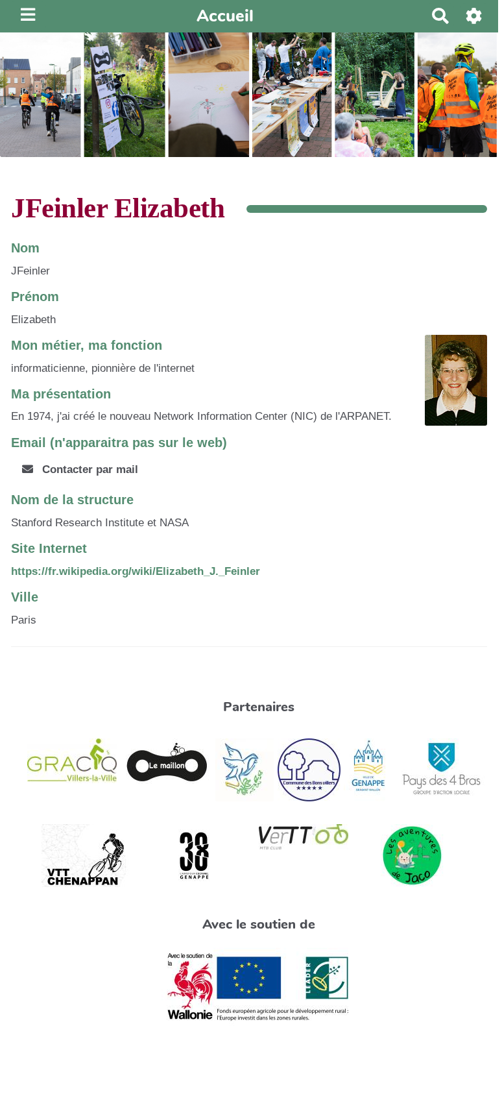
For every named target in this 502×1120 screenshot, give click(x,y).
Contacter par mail (88, 469)
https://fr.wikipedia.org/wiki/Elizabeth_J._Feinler (135, 571)
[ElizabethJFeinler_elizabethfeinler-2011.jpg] (449, 387)
